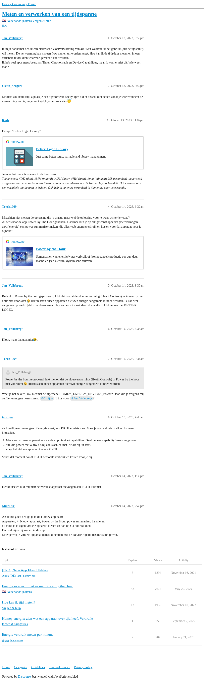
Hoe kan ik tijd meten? (18, 602)
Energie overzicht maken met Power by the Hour (37, 586)
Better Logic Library (52, 149)
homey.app (18, 141)
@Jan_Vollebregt (81, 398)
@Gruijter (47, 398)
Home (6, 667)
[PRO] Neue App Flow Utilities (25, 570)
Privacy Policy (83, 667)
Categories (20, 667)
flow (4, 25)
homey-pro (29, 575)
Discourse (24, 676)
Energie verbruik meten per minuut (27, 634)
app (20, 575)
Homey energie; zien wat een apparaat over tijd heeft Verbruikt (47, 618)
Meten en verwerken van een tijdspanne (49, 14)
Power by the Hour (51, 249)
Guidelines (38, 667)
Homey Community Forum (19, 4)
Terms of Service (59, 667)
